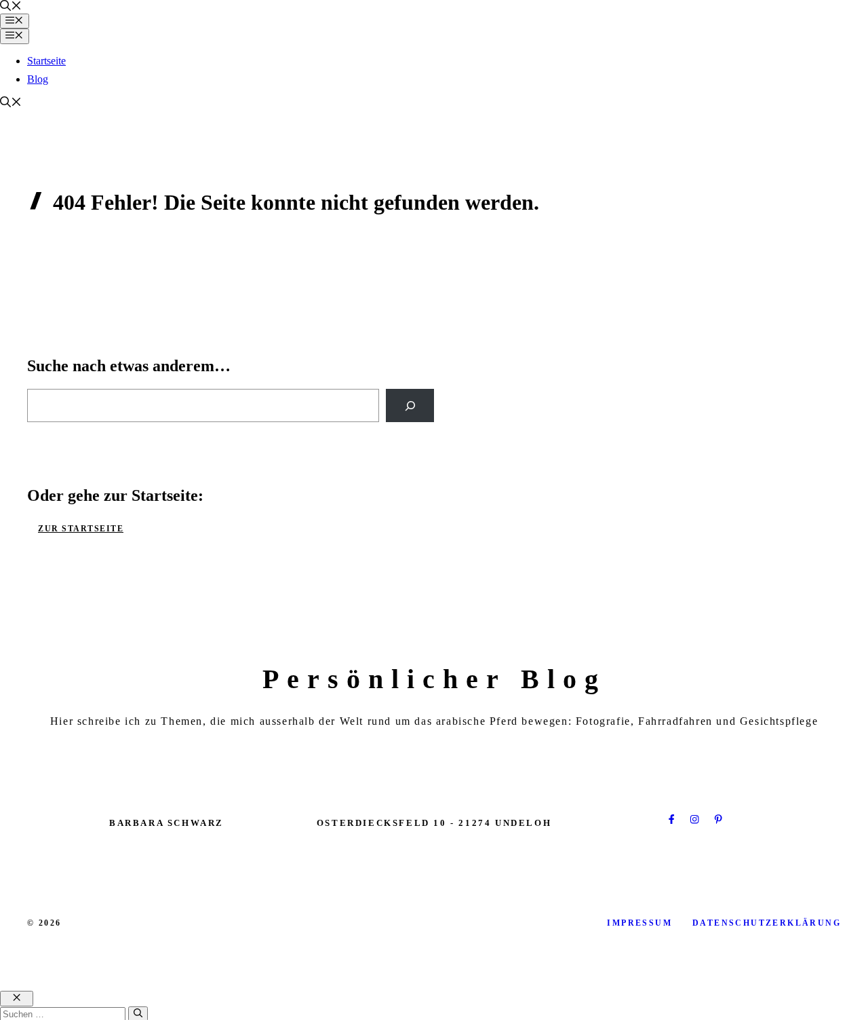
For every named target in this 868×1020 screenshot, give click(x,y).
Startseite (46, 61)
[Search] (410, 405)
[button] (11, 7)
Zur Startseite (80, 528)
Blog (37, 79)
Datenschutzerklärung (766, 923)
